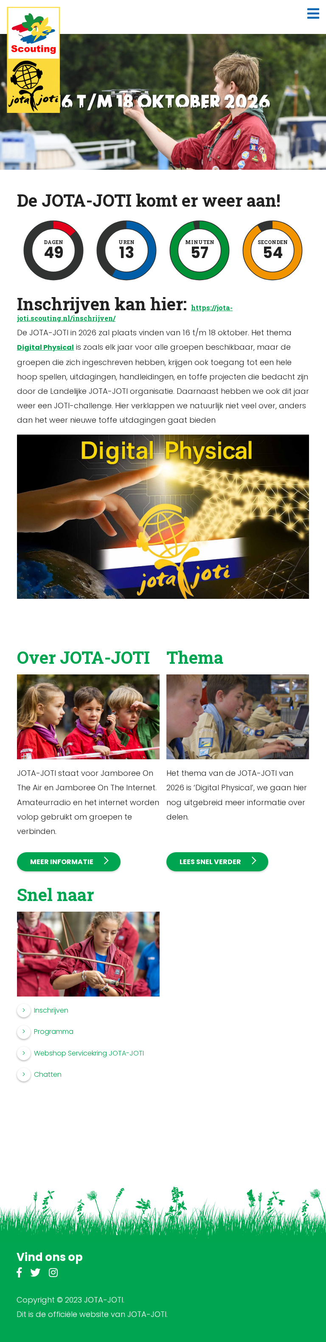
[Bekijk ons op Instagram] (53, 1274)
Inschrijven (51, 1010)
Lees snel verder (210, 862)
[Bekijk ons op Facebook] (19, 1274)
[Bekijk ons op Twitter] (35, 1274)
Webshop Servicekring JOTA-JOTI (89, 1053)
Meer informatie (61, 862)
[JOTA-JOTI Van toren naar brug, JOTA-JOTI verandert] (33, 60)
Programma (53, 1031)
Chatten (48, 1074)
